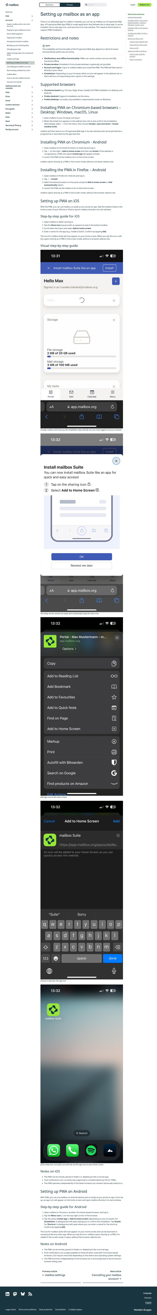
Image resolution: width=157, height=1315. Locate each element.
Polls (8, 117)
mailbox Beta (11, 74)
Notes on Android (136, 59)
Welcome (9, 12)
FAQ (7, 16)
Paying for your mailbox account (19, 30)
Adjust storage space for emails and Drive (20, 54)
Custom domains (13, 105)
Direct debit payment (15, 34)
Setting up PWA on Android (137, 51)
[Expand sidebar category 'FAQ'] (32, 16)
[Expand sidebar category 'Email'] (32, 101)
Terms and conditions (27, 1309)
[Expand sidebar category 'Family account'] (32, 129)
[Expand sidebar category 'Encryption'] (32, 109)
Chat (7, 92)
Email (8, 101)
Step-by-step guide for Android (137, 55)
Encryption (10, 109)
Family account (12, 129)
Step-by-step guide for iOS (139, 42)
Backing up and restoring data (18, 45)
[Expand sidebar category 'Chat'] (32, 92)
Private (70, 5)
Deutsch (147, 1298)
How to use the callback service (18, 78)
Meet (8, 121)
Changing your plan (14, 49)
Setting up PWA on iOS (135, 39)
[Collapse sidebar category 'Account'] (32, 20)
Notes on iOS (134, 48)
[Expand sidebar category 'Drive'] (32, 96)
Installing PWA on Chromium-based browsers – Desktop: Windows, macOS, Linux (138, 22)
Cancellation (60, 1309)
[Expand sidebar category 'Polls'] (32, 117)
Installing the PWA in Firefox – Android (138, 34)
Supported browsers (135, 17)
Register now (144, 5)
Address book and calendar (13, 87)
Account (9, 20)
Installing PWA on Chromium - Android (138, 29)
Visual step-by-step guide (138, 45)
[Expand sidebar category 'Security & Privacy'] (32, 125)
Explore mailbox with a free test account (18, 25)
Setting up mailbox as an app (17, 63)
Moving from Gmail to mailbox (17, 42)
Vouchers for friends (14, 82)
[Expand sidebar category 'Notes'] (32, 113)
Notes (8, 113)
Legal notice (11, 1309)
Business (49, 5)
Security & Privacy (13, 125)
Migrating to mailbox (14, 38)
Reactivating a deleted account (18, 70)
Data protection (45, 1309)
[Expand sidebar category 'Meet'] (32, 121)
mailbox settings (13, 59)
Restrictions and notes (136, 14)
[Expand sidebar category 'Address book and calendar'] (32, 87)
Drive (8, 96)
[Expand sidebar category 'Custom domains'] (32, 105)
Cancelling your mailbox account (19, 67)
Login (132, 5)
